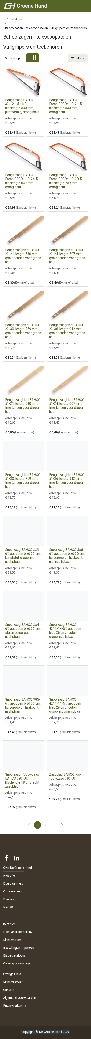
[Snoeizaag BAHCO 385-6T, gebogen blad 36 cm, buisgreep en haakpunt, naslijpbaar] (23, 681)
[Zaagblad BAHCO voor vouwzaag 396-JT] (67, 756)
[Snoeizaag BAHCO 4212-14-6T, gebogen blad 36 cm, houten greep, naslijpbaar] (67, 606)
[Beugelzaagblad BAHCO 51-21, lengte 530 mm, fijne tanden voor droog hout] (23, 381)
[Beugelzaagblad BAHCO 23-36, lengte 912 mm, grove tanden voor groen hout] (67, 306)
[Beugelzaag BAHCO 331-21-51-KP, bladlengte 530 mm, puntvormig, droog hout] (23, 81)
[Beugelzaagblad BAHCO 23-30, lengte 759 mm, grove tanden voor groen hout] (23, 306)
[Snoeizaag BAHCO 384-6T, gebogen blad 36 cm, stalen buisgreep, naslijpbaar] (23, 606)
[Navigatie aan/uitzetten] (84, 6)
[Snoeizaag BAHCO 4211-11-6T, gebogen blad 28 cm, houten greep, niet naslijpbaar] (67, 681)
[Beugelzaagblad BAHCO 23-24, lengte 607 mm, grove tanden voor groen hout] (67, 231)
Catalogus (16, 19)
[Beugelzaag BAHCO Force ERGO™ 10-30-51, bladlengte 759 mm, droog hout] (67, 156)
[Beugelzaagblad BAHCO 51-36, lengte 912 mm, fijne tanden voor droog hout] (67, 456)
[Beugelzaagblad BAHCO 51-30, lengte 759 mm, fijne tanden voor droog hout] (23, 456)
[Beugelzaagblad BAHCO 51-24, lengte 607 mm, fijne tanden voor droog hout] (67, 381)
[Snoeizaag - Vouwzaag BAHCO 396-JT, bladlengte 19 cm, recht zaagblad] (23, 756)
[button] (14, 58)
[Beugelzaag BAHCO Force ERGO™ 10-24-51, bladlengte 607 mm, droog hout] (23, 156)
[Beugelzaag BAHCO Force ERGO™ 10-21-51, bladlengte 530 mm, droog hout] (67, 81)
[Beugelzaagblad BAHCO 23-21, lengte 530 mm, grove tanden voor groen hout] (23, 231)
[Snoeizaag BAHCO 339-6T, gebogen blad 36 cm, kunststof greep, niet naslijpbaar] (23, 531)
